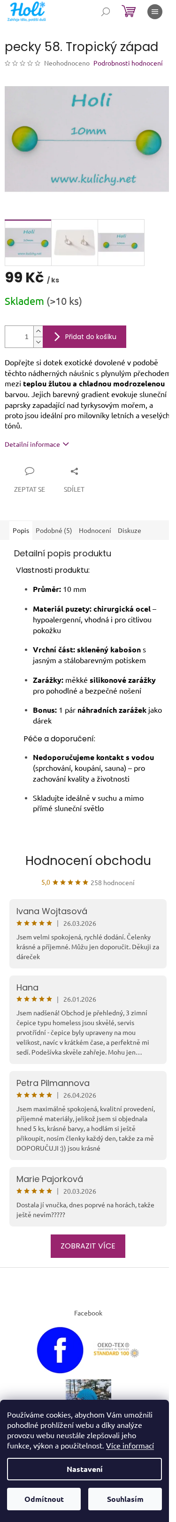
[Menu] (154, 11)
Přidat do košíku (90, 336)
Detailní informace (32, 444)
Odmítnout (44, 1499)
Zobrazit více (88, 1246)
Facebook (88, 1312)
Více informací (130, 1445)
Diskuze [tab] (129, 530)
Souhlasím (125, 1499)
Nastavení (85, 1469)
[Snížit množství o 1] (38, 342)
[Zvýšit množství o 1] (38, 331)
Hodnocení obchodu (88, 860)
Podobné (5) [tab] (54, 530)
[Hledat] (105, 11)
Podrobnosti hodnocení (128, 63)
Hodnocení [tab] (95, 530)
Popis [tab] (21, 530)
